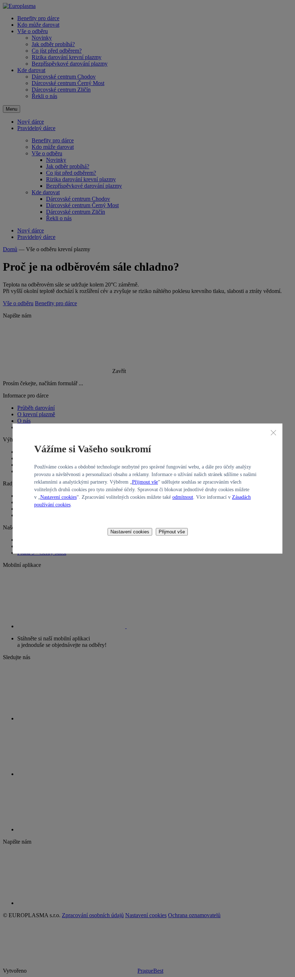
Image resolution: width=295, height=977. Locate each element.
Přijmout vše (145, 482)
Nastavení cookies (58, 497)
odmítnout (182, 497)
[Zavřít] (273, 432)
